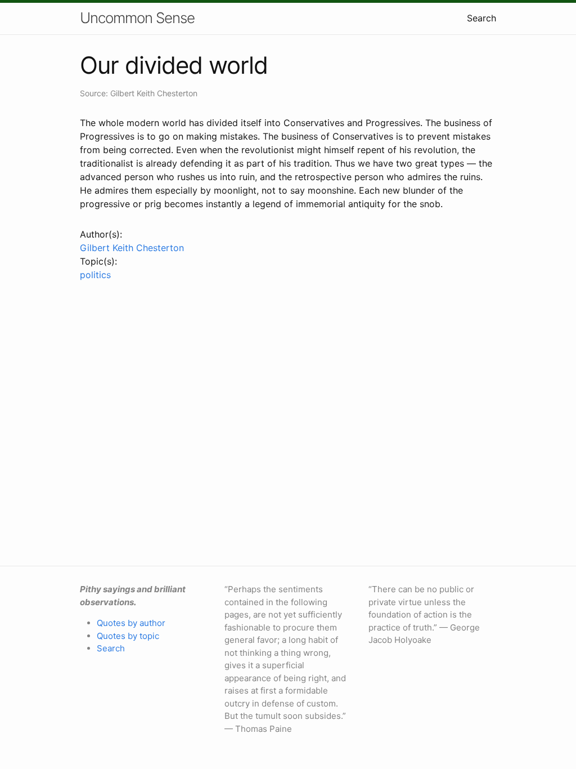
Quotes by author (131, 623)
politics (95, 274)
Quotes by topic (128, 636)
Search (481, 18)
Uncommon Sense (137, 17)
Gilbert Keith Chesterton (132, 247)
